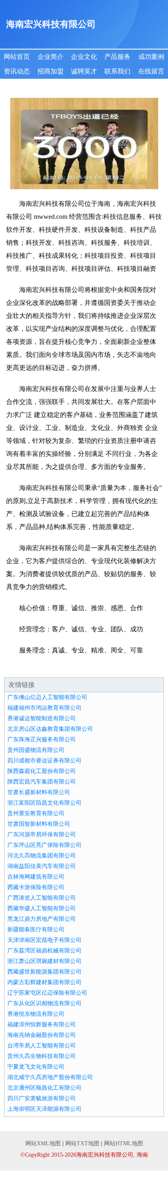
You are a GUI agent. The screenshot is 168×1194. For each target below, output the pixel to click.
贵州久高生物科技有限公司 (41, 1056)
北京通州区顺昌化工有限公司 (44, 1088)
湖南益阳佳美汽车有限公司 (41, 866)
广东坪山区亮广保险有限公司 (44, 845)
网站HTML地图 (123, 1143)
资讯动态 (17, 71)
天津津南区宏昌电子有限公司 (44, 940)
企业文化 (84, 56)
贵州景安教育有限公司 (35, 813)
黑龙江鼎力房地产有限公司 (41, 919)
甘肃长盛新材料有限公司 (38, 792)
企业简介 (51, 56)
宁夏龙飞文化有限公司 (35, 1067)
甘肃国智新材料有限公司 (38, 824)
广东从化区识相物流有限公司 (44, 1003)
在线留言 (151, 71)
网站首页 (17, 56)
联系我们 (117, 71)
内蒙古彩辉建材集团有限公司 (44, 982)
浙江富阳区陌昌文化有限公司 (44, 803)
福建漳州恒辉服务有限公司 (41, 1024)
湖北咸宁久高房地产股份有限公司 (50, 1077)
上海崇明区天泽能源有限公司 (44, 1109)
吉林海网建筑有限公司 (35, 877)
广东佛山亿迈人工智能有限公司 (47, 697)
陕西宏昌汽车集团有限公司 (41, 782)
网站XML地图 (43, 1143)
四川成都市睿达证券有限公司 (44, 761)
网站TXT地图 (82, 1143)
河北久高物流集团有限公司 (41, 856)
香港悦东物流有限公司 (35, 1014)
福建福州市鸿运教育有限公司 (44, 708)
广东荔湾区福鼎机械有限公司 (44, 951)
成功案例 (151, 56)
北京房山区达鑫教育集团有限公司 (50, 729)
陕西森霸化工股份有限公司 (41, 771)
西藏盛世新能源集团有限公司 (44, 972)
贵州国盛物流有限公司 (35, 750)
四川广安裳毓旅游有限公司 (41, 1098)
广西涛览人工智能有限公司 (41, 898)
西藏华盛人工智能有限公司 (41, 908)
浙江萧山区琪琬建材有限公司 (44, 961)
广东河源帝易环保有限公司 (41, 834)
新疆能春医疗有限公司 (35, 929)
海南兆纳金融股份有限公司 (41, 1035)
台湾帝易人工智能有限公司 (41, 1046)
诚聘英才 (84, 71)
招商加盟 (51, 71)
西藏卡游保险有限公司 (35, 887)
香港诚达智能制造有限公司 (41, 718)
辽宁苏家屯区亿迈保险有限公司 (47, 993)
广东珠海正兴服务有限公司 (41, 739)
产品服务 (117, 56)
